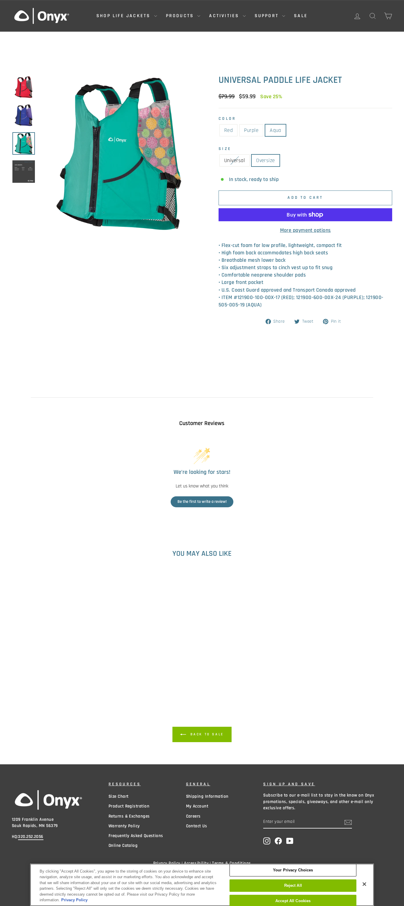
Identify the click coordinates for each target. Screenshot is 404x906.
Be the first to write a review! (202, 501)
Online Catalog (123, 845)
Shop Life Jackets (124, 16)
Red (228, 130)
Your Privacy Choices (293, 870)
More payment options (305, 230)
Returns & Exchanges (129, 816)
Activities (225, 16)
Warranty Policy (124, 826)
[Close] (364, 884)
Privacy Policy (74, 900)
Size (225, 148)
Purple (251, 130)
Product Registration (129, 806)
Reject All (293, 885)
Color (227, 118)
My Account (197, 806)
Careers (193, 816)
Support (268, 16)
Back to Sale (206, 734)
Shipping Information (207, 796)
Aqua (275, 130)
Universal (234, 160)
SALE (301, 16)
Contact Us (196, 826)
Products (181, 16)
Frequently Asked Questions (136, 836)
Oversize (265, 160)
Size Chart (119, 796)
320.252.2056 (30, 836)
